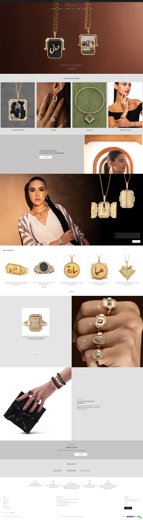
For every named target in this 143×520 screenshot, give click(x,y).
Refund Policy (5, 505)
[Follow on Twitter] (3, 512)
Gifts (73, 8)
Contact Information (7, 507)
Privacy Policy (5, 501)
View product (35, 352)
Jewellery (61, 8)
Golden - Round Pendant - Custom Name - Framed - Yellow (71, 282)
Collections (67, 8)
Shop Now (71, 68)
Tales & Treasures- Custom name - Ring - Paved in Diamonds (16, 282)
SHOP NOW (45, 157)
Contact (91, 8)
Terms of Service (6, 499)
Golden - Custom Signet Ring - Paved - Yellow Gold (44, 282)
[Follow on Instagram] (6, 512)
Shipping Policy (6, 503)
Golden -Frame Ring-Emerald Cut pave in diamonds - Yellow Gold (36, 337)
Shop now (71, 291)
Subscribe (80, 454)
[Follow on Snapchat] (12, 512)
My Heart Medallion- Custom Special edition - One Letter (127, 282)
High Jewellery (53, 8)
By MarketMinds (17, 516)
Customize (78, 8)
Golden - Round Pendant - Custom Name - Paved (99, 282)
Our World (85, 8)
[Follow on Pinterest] (9, 512)
